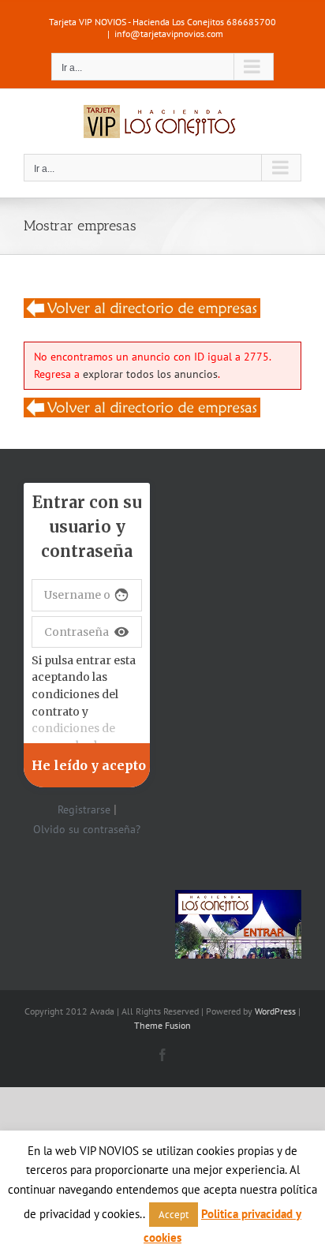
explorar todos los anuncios (150, 374)
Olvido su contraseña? (86, 829)
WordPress (275, 1011)
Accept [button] (174, 1214)
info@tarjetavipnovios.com (168, 33)
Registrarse (84, 809)
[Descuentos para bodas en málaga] (142, 308)
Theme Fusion (162, 1025)
